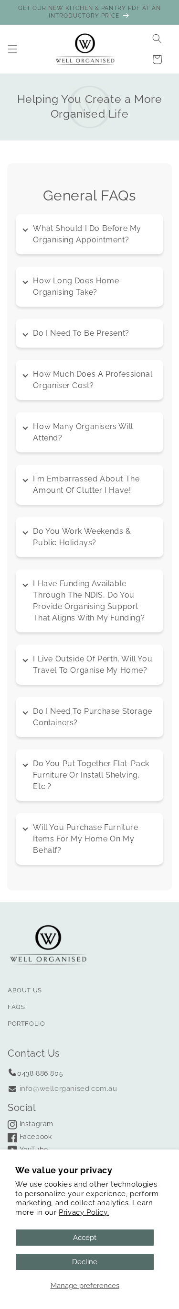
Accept (84, 1237)
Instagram (35, 1124)
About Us (25, 990)
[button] (12, 49)
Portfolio (26, 1023)
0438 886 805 (40, 1073)
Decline (84, 1262)
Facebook (34, 1136)
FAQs (16, 1006)
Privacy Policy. (84, 1212)
